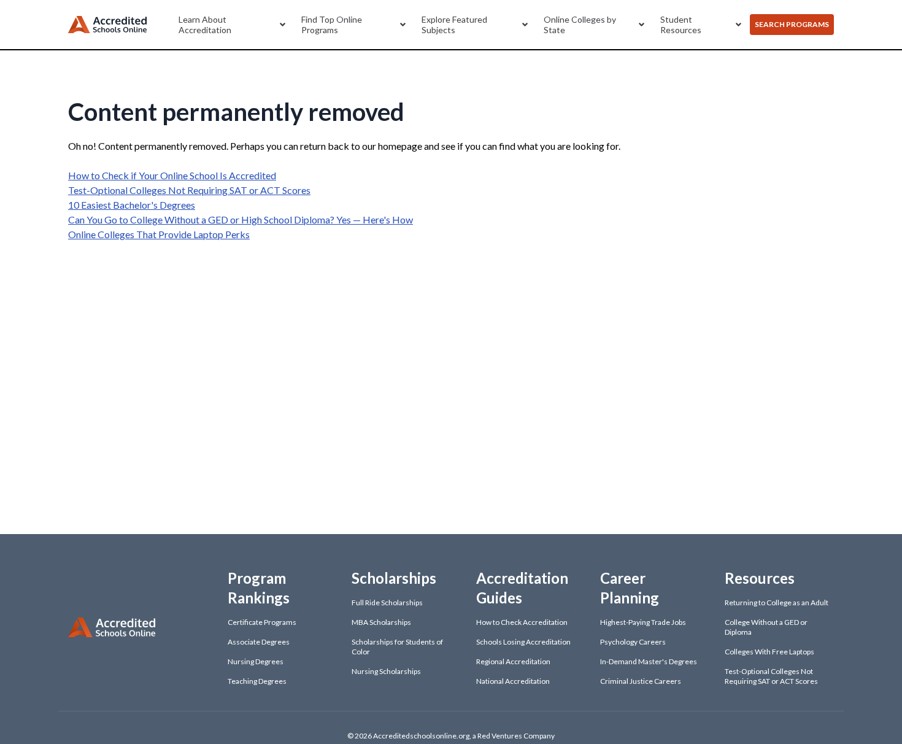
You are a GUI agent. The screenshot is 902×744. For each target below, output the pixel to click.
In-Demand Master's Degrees (648, 661)
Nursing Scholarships (386, 671)
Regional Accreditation (513, 661)
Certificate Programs (262, 622)
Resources (760, 578)
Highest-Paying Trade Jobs (643, 622)
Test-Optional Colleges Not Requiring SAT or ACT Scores (189, 190)
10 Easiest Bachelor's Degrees (131, 205)
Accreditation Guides (522, 587)
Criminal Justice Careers (640, 681)
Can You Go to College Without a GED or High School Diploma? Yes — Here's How (240, 219)
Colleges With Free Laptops (769, 651)
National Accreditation (513, 681)
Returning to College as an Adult (776, 602)
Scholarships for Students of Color (397, 646)
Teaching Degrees (257, 681)
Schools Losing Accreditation (523, 641)
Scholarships (394, 578)
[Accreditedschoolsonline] (107, 25)
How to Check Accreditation (522, 622)
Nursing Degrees (255, 661)
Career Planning (629, 587)
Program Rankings (259, 587)
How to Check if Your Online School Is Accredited (172, 175)
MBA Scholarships (381, 622)
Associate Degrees (259, 641)
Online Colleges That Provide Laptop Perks (159, 234)
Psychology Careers (633, 641)
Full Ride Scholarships (387, 602)
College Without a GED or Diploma (766, 627)
